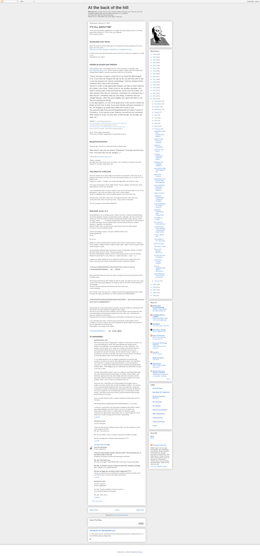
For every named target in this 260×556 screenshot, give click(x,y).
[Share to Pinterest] (121, 331)
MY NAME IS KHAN (158, 218)
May (156, 120)
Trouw (155, 425)
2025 (154, 57)
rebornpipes (157, 363)
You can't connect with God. (161, 326)
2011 (154, 96)
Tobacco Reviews (159, 421)
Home (117, 510)
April (156, 123)
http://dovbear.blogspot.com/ (98, 70)
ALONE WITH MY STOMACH (159, 256)
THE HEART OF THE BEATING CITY (102, 531)
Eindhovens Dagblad (160, 410)
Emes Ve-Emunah (159, 335)
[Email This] (113, 331)
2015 (154, 85)
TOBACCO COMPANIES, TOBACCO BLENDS (159, 198)
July (155, 115)
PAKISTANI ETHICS (157, 175)
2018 (154, 76)
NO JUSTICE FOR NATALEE (159, 223)
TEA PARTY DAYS (160, 246)
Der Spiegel (157, 406)
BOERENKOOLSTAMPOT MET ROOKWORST (160, 180)
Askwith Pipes (157, 388)
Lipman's (156, 352)
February (157, 129)
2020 (154, 71)
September (158, 109)
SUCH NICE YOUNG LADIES (158, 261)
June (156, 118)
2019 (154, 73)
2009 (154, 284)
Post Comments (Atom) (121, 515)
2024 (154, 60)
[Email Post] (109, 331)
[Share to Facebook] (119, 331)
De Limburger (157, 402)
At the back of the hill (108, 7)
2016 (154, 82)
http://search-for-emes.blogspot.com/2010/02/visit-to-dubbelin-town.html (111, 49)
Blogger (140, 552)
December (158, 101)
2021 (154, 68)
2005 (154, 295)
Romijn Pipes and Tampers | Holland (159, 371)
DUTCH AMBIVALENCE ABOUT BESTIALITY (159, 268)
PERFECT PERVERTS (158, 146)
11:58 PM (97, 417)
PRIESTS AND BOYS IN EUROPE (158, 140)
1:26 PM (96, 477)
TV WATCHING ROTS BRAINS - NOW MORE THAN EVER (159, 229)
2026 (154, 54)
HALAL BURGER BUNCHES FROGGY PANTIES (159, 187)
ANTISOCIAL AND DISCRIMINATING (160, 170)
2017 (154, 79)
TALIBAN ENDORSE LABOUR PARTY (158, 156)
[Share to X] (117, 331)
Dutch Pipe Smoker (159, 330)
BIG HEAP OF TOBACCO (161, 392)
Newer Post (94, 510)
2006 (154, 292)
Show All (168, 379)
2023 (154, 62)
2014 (154, 87)
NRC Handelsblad (159, 414)
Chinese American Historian (159, 397)
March (156, 126)
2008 (154, 287)
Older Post (140, 510)
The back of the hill (100, 444)
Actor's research (157, 354)
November (158, 104)
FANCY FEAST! (159, 193)
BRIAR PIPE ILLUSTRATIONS (158, 306)
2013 (154, 90)
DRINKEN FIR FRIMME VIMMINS (158, 163)
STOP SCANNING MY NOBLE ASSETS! (160, 205)
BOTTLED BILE (159, 244)
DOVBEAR (156, 324)
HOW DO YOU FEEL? (159, 150)
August (156, 112)
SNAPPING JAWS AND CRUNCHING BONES (159, 133)
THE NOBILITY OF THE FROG (159, 240)
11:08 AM (97, 497)
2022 (154, 65)
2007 (154, 290)
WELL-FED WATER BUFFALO (158, 251)
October (157, 107)
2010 (154, 98)
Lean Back (156, 359)
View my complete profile (159, 466)
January (157, 281)
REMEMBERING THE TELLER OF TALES (159, 275)
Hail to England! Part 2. (159, 331)
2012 (154, 93)
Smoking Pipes (158, 417)
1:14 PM (96, 441)
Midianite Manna (158, 358)
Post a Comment (97, 501)
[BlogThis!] (115, 331)
